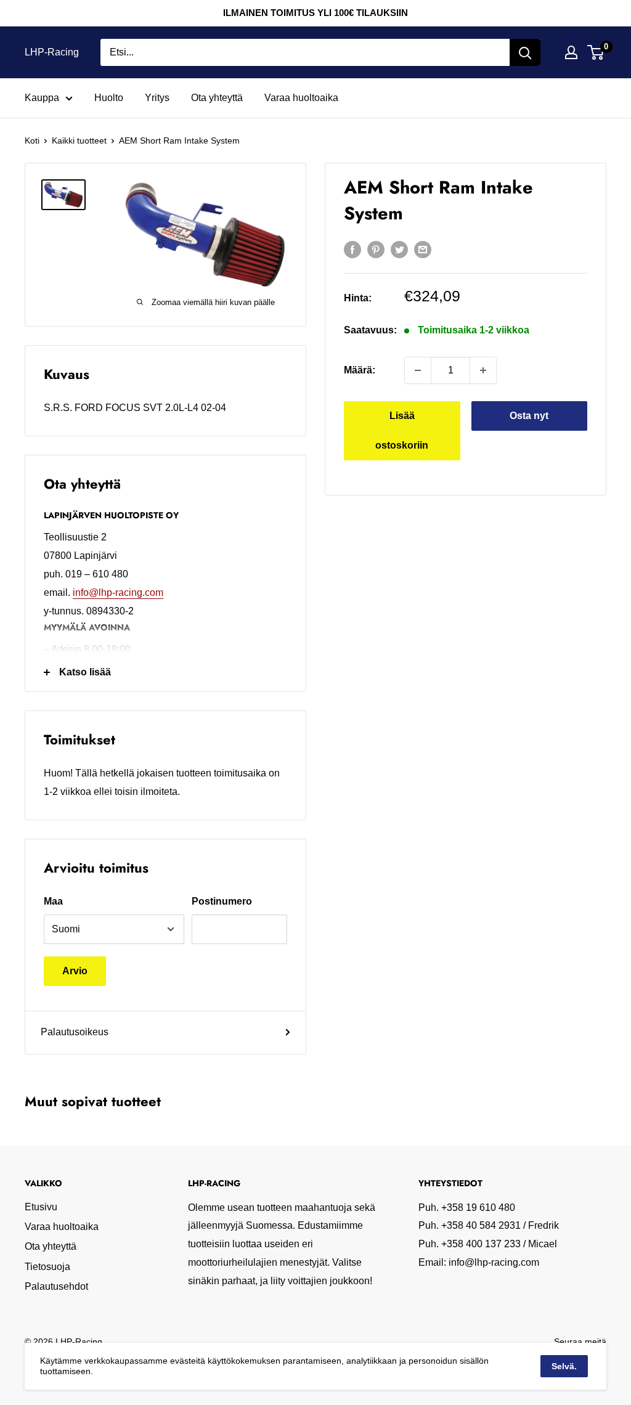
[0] (596, 52)
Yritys (157, 97)
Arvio (75, 971)
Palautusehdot (56, 1286)
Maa (53, 901)
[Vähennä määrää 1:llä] (418, 370)
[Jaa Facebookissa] (352, 249)
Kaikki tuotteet (79, 140)
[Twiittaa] (399, 249)
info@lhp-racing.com (118, 592)
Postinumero (222, 901)
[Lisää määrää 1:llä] (483, 370)
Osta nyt (529, 415)
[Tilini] (571, 52)
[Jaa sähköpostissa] (422, 249)
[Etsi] (525, 52)
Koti (32, 140)
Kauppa (42, 97)
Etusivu (41, 1207)
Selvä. (564, 1366)
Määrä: (359, 370)
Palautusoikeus (74, 1032)
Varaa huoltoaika (301, 97)
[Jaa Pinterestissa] (376, 249)
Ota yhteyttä (217, 97)
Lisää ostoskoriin (401, 430)
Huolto (108, 97)
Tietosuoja (47, 1266)
